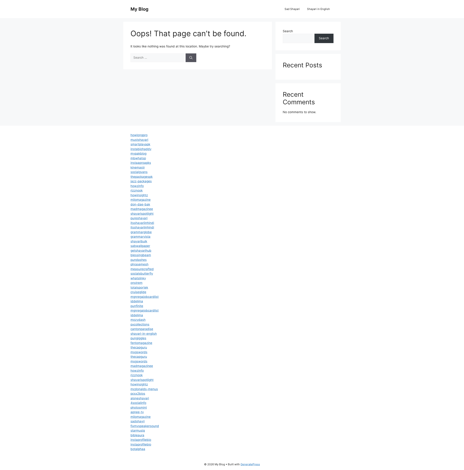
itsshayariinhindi (142, 223)
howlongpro (139, 135)
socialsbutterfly (141, 273)
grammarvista (140, 236)
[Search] (191, 57)
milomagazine (140, 200)
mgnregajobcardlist (144, 297)
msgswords (138, 352)
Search (288, 31)
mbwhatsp (138, 158)
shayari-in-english (143, 333)
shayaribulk (138, 241)
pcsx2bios (137, 393)
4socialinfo (138, 403)
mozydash (138, 320)
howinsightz (139, 195)
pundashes (138, 260)
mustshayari (139, 140)
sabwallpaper (140, 246)
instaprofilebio (140, 440)
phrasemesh (139, 264)
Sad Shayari (292, 9)
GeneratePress (250, 464)
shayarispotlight (142, 213)
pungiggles (138, 338)
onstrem (136, 283)
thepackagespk (141, 177)
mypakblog (138, 153)
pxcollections (139, 324)
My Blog (139, 9)
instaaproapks (140, 163)
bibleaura (137, 435)
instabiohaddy (140, 149)
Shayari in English (318, 9)
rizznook (136, 190)
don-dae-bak (140, 204)
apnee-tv (137, 412)
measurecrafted (142, 269)
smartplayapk (140, 144)
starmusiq (137, 430)
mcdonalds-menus (144, 389)
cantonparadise (141, 329)
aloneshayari (139, 398)
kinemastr (137, 167)
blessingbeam (140, 255)
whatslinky (138, 278)
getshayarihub (140, 250)
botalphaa (137, 449)
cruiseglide (138, 292)
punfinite (136, 306)
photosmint (138, 407)
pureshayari (139, 218)
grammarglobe (141, 232)
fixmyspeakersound (144, 426)
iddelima (136, 301)
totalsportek (139, 287)
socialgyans (139, 172)
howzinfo (137, 186)
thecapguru (138, 347)
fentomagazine (141, 343)
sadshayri (137, 421)
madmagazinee (141, 209)
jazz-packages (141, 181)
